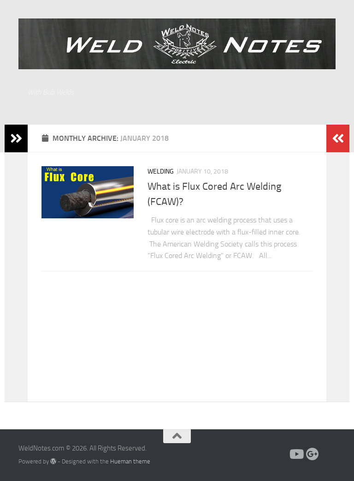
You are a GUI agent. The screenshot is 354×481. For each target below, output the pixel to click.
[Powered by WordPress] (53, 461)
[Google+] (312, 454)
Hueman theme (130, 461)
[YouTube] (295, 454)
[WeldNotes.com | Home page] (177, 43)
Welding (161, 171)
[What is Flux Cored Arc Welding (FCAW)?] (87, 192)
